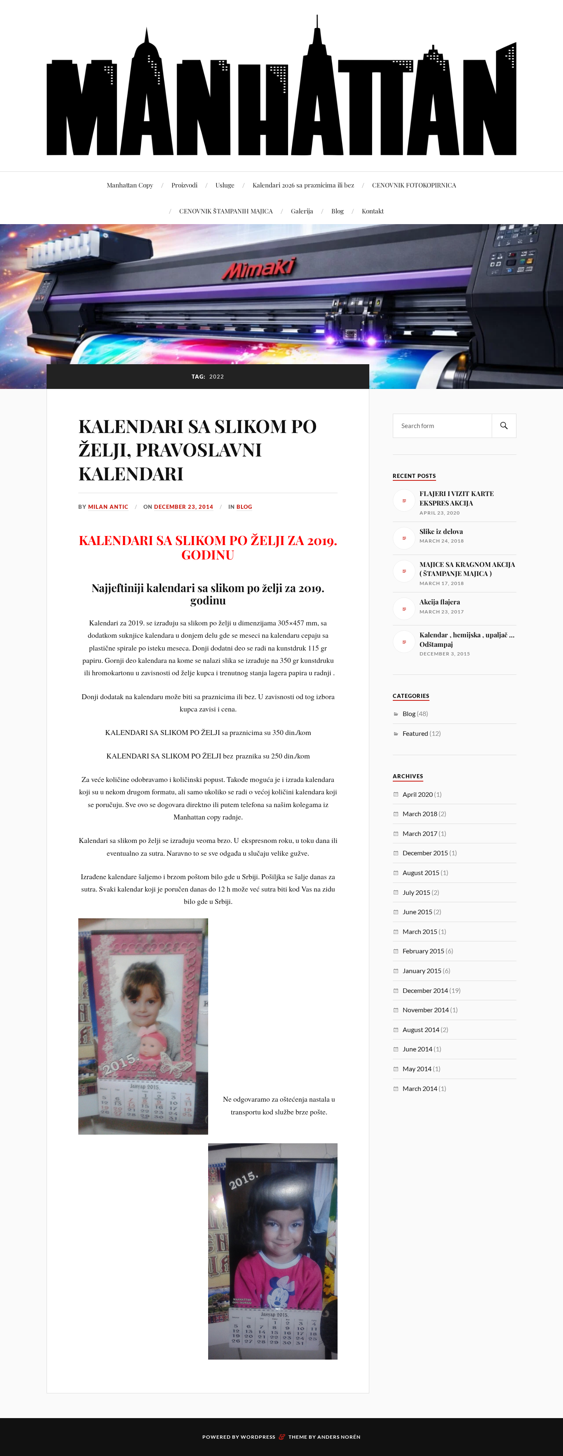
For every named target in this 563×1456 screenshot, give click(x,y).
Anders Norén (339, 1437)
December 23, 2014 (183, 506)
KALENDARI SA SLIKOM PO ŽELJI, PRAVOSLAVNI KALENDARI (197, 449)
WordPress (258, 1437)
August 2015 (421, 872)
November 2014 (426, 1010)
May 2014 (417, 1068)
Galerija (302, 210)
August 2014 (421, 1029)
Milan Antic (108, 506)
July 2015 (416, 892)
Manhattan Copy (130, 184)
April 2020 (418, 794)
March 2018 (420, 813)
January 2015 (422, 970)
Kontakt (373, 210)
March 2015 (420, 931)
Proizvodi (184, 184)
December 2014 (425, 990)
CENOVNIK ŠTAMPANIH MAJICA (226, 210)
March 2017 (420, 833)
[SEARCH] (504, 426)
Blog (337, 210)
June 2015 (417, 911)
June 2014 (417, 1049)
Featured (415, 733)
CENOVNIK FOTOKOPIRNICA (414, 184)
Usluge (225, 184)
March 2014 (420, 1088)
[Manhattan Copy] (281, 84)
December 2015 (425, 853)
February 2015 (423, 951)
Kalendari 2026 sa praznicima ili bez (303, 184)
